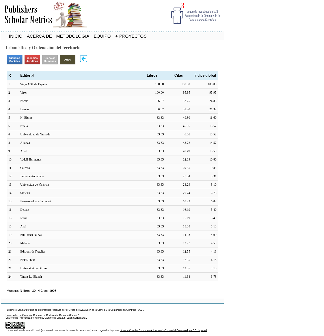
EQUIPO (102, 36)
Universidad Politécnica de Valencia (24, 317)
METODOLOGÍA (72, 36)
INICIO (15, 36)
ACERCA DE (39, 36)
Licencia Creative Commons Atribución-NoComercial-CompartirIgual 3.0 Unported (163, 330)
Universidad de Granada (19, 315)
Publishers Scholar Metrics (20, 309)
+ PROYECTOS (131, 36)
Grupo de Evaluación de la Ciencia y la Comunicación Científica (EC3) (106, 309)
